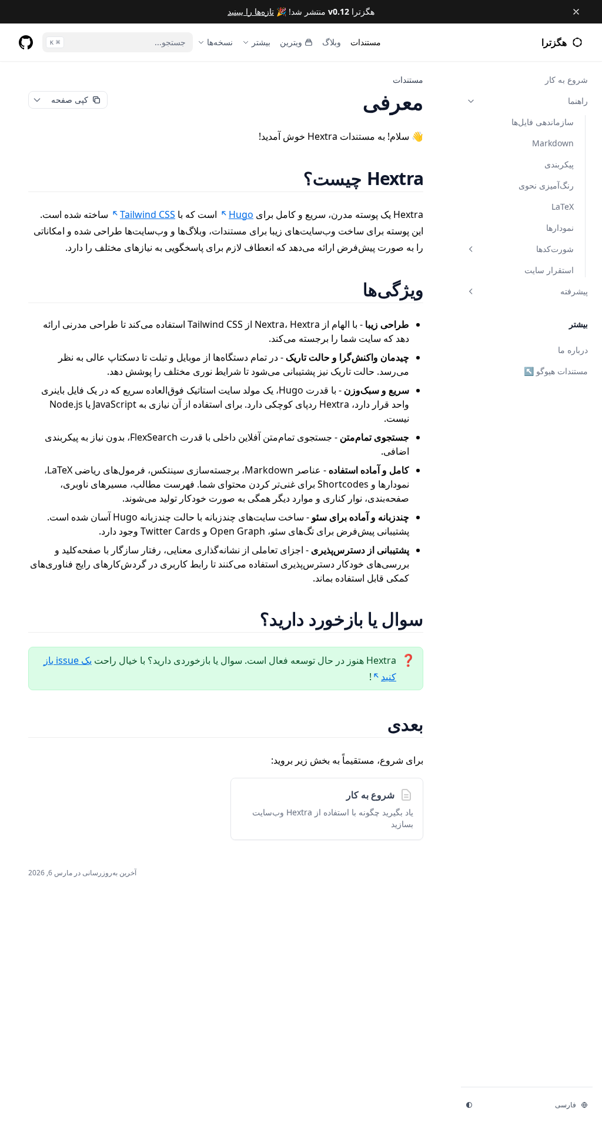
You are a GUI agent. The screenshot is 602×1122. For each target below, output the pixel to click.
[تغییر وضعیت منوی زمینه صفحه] (37, 100)
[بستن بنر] (576, 11)
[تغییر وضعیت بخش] (471, 101)
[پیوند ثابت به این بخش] (289, 178)
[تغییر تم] (469, 1105)
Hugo (241, 214)
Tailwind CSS (147, 214)
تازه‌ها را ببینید (251, 11)
